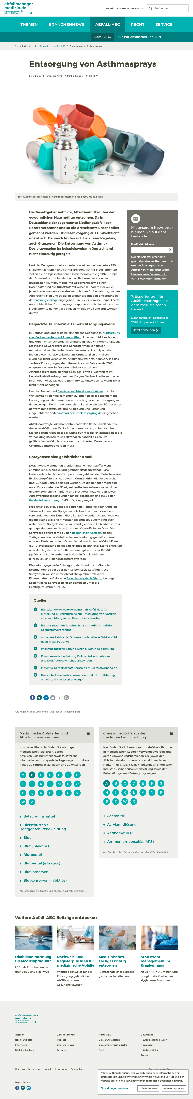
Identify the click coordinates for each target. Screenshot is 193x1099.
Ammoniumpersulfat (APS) (130, 841)
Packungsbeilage (46, 300)
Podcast (61, 1039)
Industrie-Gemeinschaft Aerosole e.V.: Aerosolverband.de (79, 668)
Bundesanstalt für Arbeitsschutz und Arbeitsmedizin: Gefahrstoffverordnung (76, 628)
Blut (27, 837)
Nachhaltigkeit (23, 1039)
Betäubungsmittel (39, 816)
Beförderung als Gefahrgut (85, 578)
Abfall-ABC (107, 24)
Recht (137, 24)
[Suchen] (150, 8)
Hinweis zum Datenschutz (149, 274)
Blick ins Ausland (24, 1050)
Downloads (147, 1034)
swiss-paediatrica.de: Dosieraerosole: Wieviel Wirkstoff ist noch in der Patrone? (79, 639)
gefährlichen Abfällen (86, 533)
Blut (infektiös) (36, 846)
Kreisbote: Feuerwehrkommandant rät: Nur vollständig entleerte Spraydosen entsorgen (78, 677)
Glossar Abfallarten (109, 1039)
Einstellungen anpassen (114, 1088)
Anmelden (170, 250)
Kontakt (110, 8)
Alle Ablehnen (148, 1088)
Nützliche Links (149, 1050)
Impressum (123, 8)
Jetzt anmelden (144, 330)
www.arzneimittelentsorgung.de (79, 413)
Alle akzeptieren (174, 1088)
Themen (29, 24)
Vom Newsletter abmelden (149, 278)
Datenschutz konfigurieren (163, 1069)
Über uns (20, 1069)
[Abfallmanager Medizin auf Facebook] (17, 1088)
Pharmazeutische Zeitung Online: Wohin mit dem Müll (78, 649)
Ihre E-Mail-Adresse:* (143, 244)
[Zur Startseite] (20, 8)
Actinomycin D (119, 833)
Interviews (21, 1044)
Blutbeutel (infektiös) (41, 863)
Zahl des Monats (66, 1034)
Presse (144, 1055)
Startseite (45, 46)
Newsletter (147, 1044)
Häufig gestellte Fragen (154, 1039)
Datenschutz (137, 8)
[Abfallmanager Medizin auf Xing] (23, 1088)
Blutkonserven (35, 872)
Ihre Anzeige (34, 1069)
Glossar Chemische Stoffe (113, 1044)
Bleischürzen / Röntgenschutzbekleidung (43, 827)
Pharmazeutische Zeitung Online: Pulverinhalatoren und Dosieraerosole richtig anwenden (76, 658)
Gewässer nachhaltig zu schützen (80, 391)
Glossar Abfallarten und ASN (139, 37)
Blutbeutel (32, 855)
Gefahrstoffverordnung (44, 500)
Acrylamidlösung (121, 824)
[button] (32, 697)
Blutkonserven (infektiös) (44, 880)
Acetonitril (115, 816)
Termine (61, 1050)
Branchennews (66, 24)
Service (163, 24)
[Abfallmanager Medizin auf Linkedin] (29, 1088)
